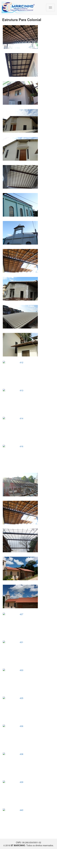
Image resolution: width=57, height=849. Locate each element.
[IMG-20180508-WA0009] (28, 37)
